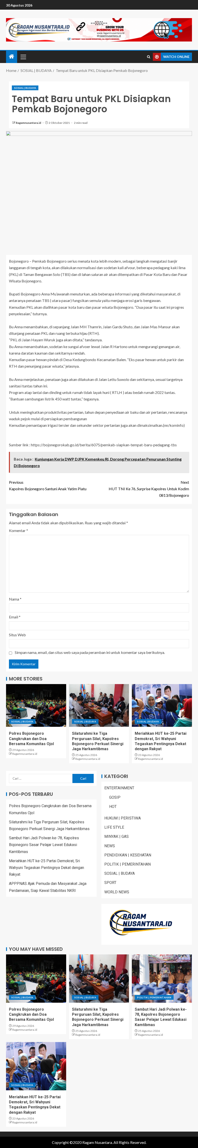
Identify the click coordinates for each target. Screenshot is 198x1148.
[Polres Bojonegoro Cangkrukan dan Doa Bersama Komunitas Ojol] (36, 705)
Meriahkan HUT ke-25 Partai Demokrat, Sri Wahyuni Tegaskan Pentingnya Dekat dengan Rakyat (46, 868)
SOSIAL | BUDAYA (25, 87)
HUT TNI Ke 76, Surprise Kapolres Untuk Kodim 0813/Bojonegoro (149, 488)
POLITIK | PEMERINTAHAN (127, 864)
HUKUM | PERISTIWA (122, 818)
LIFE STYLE (114, 827)
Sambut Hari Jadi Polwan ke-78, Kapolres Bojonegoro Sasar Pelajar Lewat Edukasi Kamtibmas (44, 845)
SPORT (110, 882)
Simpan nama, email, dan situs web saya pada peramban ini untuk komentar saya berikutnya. (90, 652)
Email (15, 617)
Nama (15, 599)
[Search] (149, 57)
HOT (113, 806)
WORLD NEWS (116, 892)
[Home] (11, 56)
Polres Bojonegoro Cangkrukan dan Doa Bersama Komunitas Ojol (31, 738)
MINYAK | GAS (116, 836)
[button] (23, 57)
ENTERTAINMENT (119, 788)
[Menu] (23, 57)
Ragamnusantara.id (29, 123)
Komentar (18, 530)
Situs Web (17, 634)
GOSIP (114, 797)
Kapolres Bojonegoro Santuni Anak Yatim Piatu (47, 485)
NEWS (109, 846)
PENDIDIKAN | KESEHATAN (127, 855)
